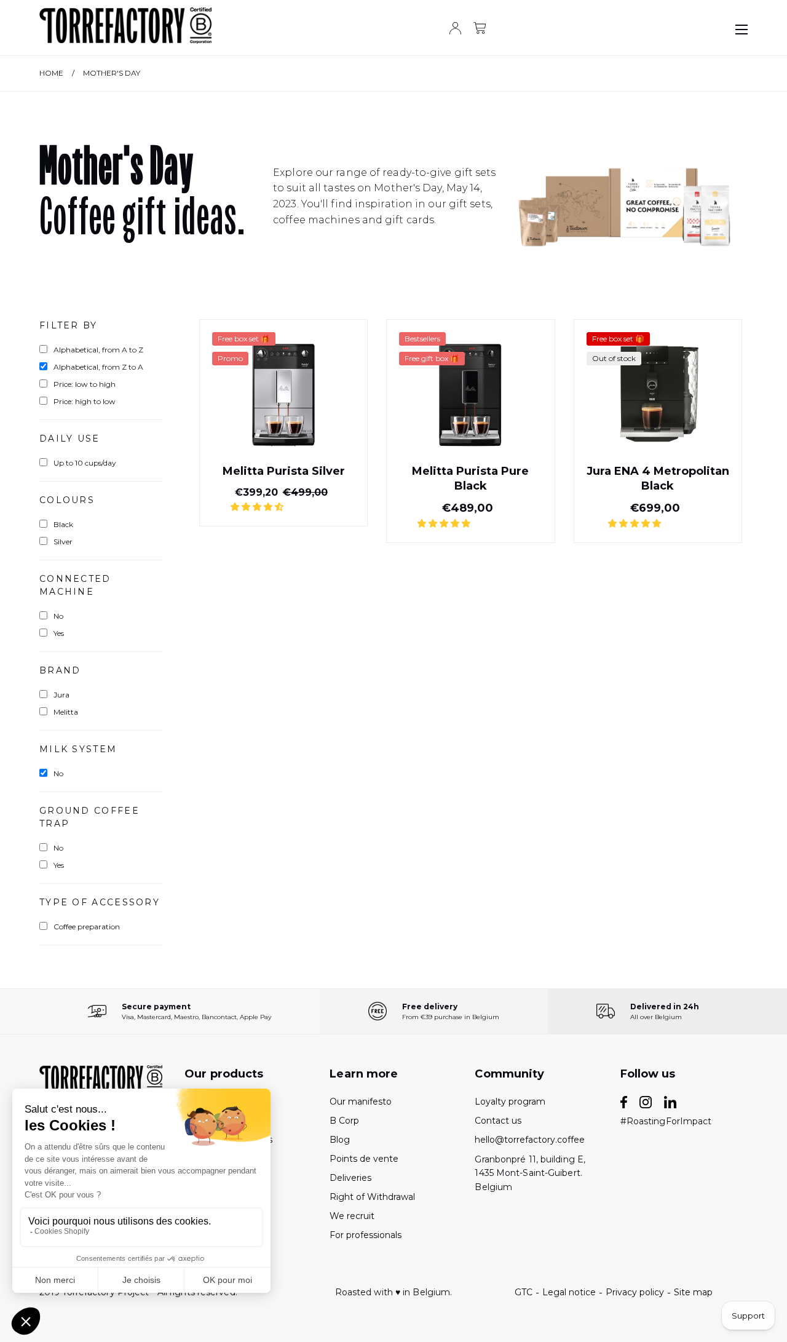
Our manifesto (361, 1101)
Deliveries (350, 1177)
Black (63, 524)
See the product (283, 497)
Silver (63, 541)
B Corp (344, 1120)
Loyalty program (510, 1101)
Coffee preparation (86, 926)
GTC (523, 1292)
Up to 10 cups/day (84, 462)
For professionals (365, 1235)
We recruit (352, 1215)
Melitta (65, 712)
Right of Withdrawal (372, 1196)
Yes (58, 633)
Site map (693, 1292)
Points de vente (364, 1158)
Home (51, 72)
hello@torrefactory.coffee (530, 1139)
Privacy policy (635, 1292)
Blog (340, 1139)
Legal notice (569, 1292)
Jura (61, 694)
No (58, 616)
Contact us (498, 1120)
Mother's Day (111, 72)
